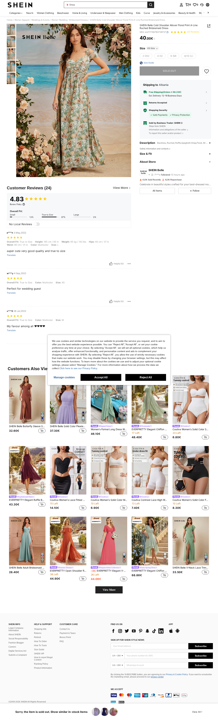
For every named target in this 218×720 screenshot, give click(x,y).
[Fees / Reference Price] (154, 39)
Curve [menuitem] (147, 13)
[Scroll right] (208, 13)
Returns (37, 633)
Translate (11, 255)
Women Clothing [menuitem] (45, 13)
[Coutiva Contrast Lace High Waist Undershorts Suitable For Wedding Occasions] (150, 470)
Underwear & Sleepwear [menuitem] (103, 13)
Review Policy (16, 204)
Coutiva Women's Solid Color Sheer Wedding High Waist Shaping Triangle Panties (191, 429)
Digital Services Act (17, 651)
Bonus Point (65, 637)
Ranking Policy (41, 664)
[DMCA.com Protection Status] (121, 702)
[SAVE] (206, 71)
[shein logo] (20, 5)
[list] (138, 631)
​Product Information (43, 668)
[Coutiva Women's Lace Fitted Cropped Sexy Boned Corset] (68, 470)
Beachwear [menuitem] (63, 13)
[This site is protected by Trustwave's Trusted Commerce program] (113, 702)
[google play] (177, 632)
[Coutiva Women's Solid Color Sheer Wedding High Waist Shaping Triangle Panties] (191, 399)
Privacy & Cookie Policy (177, 674)
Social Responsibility (18, 638)
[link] (188, 5)
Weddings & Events (40, 20)
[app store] (171, 632)
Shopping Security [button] (158, 110)
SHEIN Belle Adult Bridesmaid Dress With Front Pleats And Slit (27, 567)
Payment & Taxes (68, 633)
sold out (169, 71)
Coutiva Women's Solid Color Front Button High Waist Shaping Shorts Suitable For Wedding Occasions (191, 500)
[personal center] (181, 5)
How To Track (40, 645)
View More (109, 589)
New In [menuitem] (29, 13)
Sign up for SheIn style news (127, 640)
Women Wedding (59, 20)
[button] (202, 5)
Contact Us (65, 629)
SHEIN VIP (39, 653)
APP (171, 624)
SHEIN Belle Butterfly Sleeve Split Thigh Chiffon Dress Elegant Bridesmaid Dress (27, 426)
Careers (12, 647)
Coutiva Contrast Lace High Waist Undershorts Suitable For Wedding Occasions (150, 500)
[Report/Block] (129, 264)
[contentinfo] (162, 695)
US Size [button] (151, 48)
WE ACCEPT (117, 689)
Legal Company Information (16, 629)
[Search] (150, 5)
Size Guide (39, 649)
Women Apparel (21, 20)
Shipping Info (40, 629)
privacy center (157, 677)
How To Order (40, 641)
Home (9, 20)
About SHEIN (15, 634)
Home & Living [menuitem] (79, 13)
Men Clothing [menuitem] (126, 13)
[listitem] (27, 408)
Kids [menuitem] (138, 13)
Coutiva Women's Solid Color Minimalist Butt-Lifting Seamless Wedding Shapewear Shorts (109, 500)
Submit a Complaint (18, 655)
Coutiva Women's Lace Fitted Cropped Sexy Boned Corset (68, 500)
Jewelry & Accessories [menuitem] (164, 13)
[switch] (37, 224)
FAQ (62, 641)
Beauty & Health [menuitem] (187, 13)
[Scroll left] (204, 13)
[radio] (146, 56)
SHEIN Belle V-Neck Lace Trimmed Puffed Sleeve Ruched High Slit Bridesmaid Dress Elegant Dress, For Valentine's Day (191, 567)
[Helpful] (111, 264)
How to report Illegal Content (43, 658)
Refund (37, 637)
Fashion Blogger (16, 643)
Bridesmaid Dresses (78, 20)
